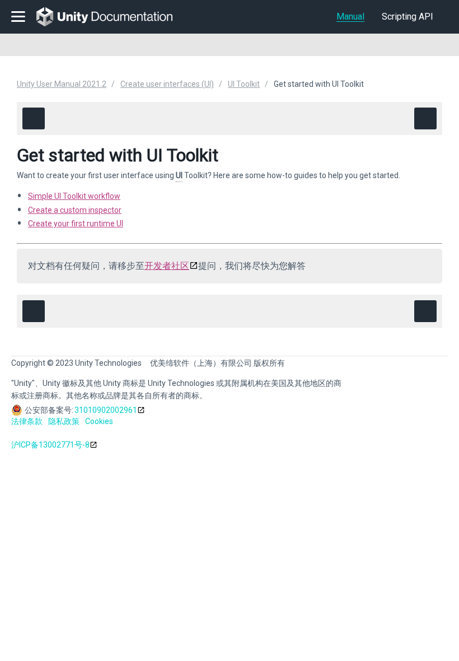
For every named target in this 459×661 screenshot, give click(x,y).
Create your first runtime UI (75, 223)
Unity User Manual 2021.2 (61, 84)
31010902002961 (105, 410)
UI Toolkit (244, 84)
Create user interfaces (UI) (167, 84)
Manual (350, 16)
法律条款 (27, 421)
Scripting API (407, 16)
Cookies (99, 421)
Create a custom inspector (74, 210)
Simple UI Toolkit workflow (74, 196)
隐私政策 (63, 421)
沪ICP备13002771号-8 (50, 444)
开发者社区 (166, 265)
